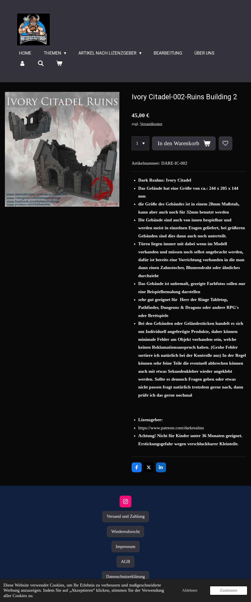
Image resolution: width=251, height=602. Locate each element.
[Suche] (41, 63)
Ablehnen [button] (189, 590)
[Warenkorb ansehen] (59, 63)
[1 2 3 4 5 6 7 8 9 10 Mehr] (140, 143)
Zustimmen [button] (228, 590)
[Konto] (22, 63)
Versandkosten (151, 124)
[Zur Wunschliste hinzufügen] (225, 143)
